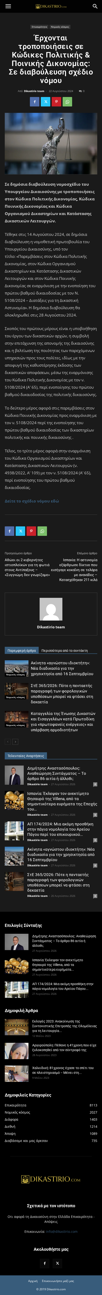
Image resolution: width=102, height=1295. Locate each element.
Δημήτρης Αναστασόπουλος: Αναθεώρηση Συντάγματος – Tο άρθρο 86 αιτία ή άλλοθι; (56, 773)
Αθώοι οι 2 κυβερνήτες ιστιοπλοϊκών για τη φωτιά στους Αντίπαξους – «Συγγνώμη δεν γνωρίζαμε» (27, 567)
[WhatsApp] (67, 101)
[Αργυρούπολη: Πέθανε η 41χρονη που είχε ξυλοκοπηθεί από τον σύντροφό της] (16, 1051)
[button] (8, 6)
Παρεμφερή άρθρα (22, 650)
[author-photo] (51, 620)
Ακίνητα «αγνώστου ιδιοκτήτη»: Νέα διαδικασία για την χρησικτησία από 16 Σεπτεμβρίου (62, 668)
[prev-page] (8, 742)
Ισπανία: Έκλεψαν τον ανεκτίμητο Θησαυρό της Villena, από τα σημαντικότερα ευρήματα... (57, 964)
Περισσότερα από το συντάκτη (65, 650)
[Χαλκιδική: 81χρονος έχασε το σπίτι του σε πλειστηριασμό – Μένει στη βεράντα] (16, 1074)
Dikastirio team (34, 91)
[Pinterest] (56, 101)
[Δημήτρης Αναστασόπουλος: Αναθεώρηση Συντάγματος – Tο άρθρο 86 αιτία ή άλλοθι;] (14, 775)
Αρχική (32, 1281)
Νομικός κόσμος (60, 26)
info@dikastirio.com (62, 1231)
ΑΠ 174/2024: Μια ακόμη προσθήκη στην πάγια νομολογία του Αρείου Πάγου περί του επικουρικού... (60, 829)
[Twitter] (45, 101)
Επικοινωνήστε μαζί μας (58, 1281)
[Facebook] (34, 101)
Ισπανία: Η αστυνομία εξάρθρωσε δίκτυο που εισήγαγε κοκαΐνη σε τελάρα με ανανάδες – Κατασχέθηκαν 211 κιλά (74, 570)
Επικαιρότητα (39, 26)
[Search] (95, 6)
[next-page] (15, 742)
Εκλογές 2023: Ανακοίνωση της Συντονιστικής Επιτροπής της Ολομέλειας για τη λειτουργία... (64, 1026)
